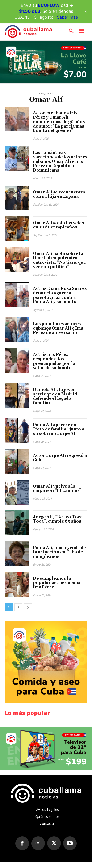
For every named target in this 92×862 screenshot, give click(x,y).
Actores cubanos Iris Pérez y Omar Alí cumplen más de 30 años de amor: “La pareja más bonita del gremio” (59, 122)
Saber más (67, 17)
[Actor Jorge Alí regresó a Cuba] (17, 461)
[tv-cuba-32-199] (46, 748)
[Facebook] (22, 843)
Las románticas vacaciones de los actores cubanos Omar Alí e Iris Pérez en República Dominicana (60, 161)
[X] (54, 843)
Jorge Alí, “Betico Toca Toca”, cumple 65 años (58, 519)
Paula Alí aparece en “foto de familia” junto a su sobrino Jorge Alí (58, 429)
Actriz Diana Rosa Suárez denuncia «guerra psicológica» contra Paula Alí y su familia (60, 295)
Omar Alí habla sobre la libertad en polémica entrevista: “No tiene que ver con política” (59, 260)
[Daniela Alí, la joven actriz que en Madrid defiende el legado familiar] (17, 395)
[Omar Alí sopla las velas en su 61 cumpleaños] (17, 228)
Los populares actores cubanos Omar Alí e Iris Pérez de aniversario (58, 328)
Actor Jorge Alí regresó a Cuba (60, 458)
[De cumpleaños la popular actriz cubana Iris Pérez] (17, 584)
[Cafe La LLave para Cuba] (46, 62)
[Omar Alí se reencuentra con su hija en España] (17, 198)
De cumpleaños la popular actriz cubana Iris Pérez (56, 583)
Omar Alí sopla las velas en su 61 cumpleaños (58, 225)
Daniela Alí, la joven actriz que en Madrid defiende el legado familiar (55, 396)
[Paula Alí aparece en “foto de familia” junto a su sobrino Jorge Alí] (17, 430)
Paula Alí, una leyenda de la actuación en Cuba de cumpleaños (59, 552)
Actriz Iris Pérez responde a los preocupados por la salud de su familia (54, 361)
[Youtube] (70, 843)
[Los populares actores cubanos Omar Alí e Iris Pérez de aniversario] (17, 329)
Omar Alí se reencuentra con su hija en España (59, 194)
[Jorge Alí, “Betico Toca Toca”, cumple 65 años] (17, 522)
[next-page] (28, 607)
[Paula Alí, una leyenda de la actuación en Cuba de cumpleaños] (17, 553)
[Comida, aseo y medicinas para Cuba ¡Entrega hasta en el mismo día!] (46, 662)
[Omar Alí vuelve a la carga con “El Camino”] (17, 492)
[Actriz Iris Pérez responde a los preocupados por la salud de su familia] (17, 360)
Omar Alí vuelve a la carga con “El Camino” (57, 488)
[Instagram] (38, 843)
